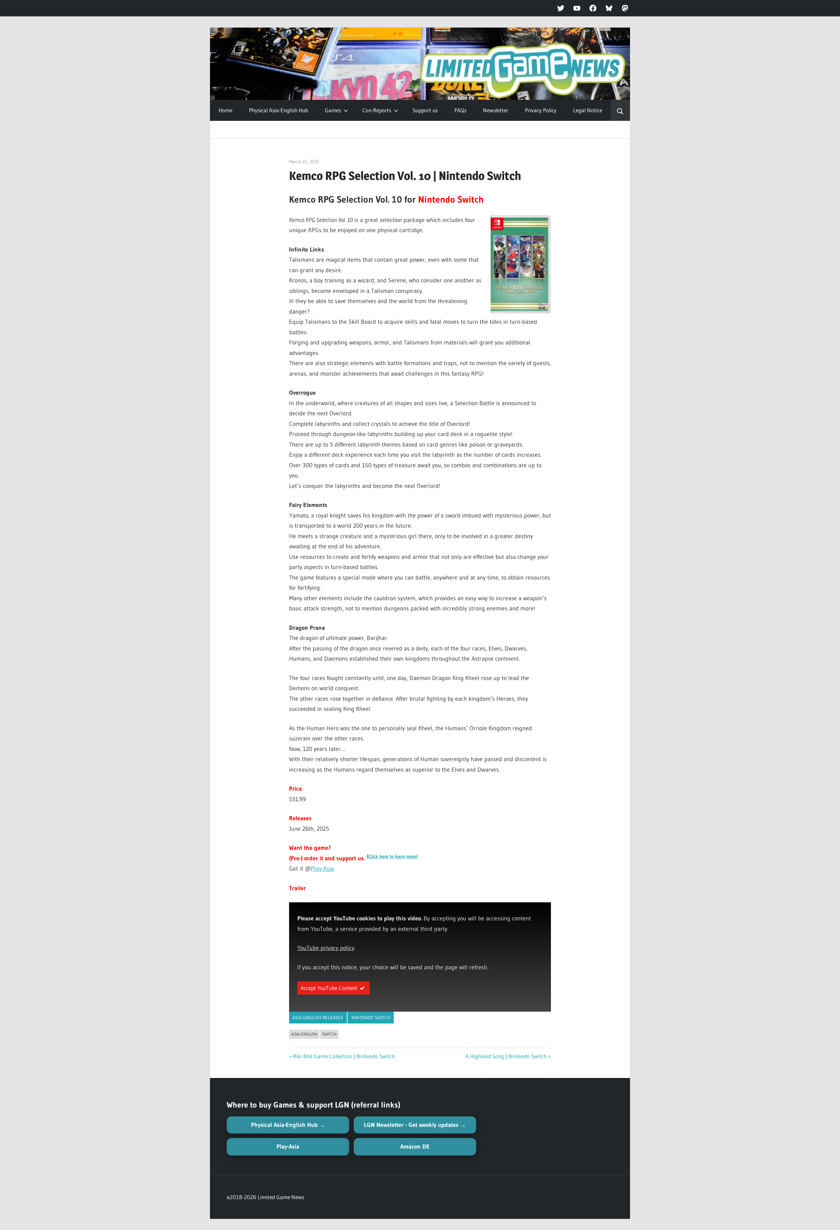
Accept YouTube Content (329, 987)
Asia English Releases (318, 1018)
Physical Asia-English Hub (278, 110)
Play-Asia (322, 868)
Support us (425, 110)
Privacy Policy (540, 110)
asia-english (304, 1034)
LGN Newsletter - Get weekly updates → (415, 1125)
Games (333, 110)
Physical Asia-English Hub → (288, 1125)
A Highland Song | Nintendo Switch (506, 1056)
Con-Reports (376, 110)
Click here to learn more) (393, 856)
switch (329, 1034)
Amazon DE (415, 1146)
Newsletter (495, 110)
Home (225, 110)
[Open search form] (620, 110)
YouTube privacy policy (325, 948)
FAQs (460, 110)
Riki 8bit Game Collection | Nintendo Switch (344, 1056)
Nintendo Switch (370, 1018)
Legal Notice (587, 110)
